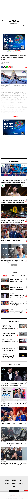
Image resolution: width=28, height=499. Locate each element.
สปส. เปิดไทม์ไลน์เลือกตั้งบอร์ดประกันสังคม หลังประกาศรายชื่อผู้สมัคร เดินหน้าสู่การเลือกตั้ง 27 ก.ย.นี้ (8, 357)
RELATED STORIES (14, 162)
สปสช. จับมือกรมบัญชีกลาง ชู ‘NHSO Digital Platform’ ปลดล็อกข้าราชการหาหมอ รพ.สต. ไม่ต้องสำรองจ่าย (17, 296)
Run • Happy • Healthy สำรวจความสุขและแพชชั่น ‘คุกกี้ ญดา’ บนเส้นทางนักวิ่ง (12, 261)
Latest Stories (14, 365)
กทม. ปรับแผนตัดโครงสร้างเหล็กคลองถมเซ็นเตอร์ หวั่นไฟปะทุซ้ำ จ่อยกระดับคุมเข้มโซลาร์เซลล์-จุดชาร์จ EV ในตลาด (12, 444)
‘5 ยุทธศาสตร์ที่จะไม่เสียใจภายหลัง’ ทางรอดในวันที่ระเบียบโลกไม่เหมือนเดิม (8, 342)
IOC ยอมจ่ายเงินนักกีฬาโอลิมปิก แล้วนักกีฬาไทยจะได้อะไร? (12, 241)
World (3, 339)
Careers (14, 482)
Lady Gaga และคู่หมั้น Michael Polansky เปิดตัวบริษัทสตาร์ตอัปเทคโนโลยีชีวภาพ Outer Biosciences (12, 384)
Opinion (7, 482)
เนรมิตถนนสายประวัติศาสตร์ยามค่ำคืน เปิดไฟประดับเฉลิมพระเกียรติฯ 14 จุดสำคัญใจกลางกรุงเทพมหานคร (12, 221)
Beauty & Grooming (6, 381)
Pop (21, 479)
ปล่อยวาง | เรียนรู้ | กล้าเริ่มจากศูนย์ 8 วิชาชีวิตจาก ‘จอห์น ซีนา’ (12, 404)
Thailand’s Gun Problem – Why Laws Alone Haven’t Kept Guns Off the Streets (8, 334)
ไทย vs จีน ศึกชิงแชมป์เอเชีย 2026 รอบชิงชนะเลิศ (12, 424)
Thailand (3, 218)
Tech (9, 325)
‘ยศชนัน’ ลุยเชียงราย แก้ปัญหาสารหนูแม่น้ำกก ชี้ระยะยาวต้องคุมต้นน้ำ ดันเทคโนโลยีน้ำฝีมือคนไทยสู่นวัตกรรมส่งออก (13, 464)
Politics (3, 461)
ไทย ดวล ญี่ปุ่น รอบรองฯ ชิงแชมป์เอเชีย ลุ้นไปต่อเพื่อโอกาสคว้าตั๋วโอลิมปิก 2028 (17, 304)
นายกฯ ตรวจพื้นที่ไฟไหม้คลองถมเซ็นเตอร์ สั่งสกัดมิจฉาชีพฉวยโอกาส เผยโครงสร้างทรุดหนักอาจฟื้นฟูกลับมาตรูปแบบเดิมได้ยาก (17, 280)
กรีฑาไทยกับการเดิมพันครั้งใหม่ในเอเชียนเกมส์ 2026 (16, 311)
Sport (3, 53)
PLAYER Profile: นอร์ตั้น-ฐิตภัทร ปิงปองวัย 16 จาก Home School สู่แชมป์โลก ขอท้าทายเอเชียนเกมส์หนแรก (13, 181)
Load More (14, 468)
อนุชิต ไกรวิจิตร (6, 62)
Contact (21, 483)
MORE (14, 265)
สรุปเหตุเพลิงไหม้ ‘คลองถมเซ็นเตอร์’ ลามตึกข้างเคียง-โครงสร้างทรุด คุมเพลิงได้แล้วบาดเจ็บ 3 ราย (16, 288)
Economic (4, 325)
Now (21, 480)
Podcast (7, 480)
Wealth (14, 479)
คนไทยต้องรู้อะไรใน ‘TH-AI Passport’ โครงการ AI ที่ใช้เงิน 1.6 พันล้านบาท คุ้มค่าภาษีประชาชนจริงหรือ (9, 327)
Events (21, 482)
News (7, 479)
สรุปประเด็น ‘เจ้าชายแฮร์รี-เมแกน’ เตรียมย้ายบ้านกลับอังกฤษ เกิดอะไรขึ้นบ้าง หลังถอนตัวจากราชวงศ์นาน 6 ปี (8, 349)
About (14, 483)
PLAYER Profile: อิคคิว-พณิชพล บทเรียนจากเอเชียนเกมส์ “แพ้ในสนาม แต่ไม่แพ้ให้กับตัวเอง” (12, 201)
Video (14, 480)
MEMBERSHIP (14, 490)
